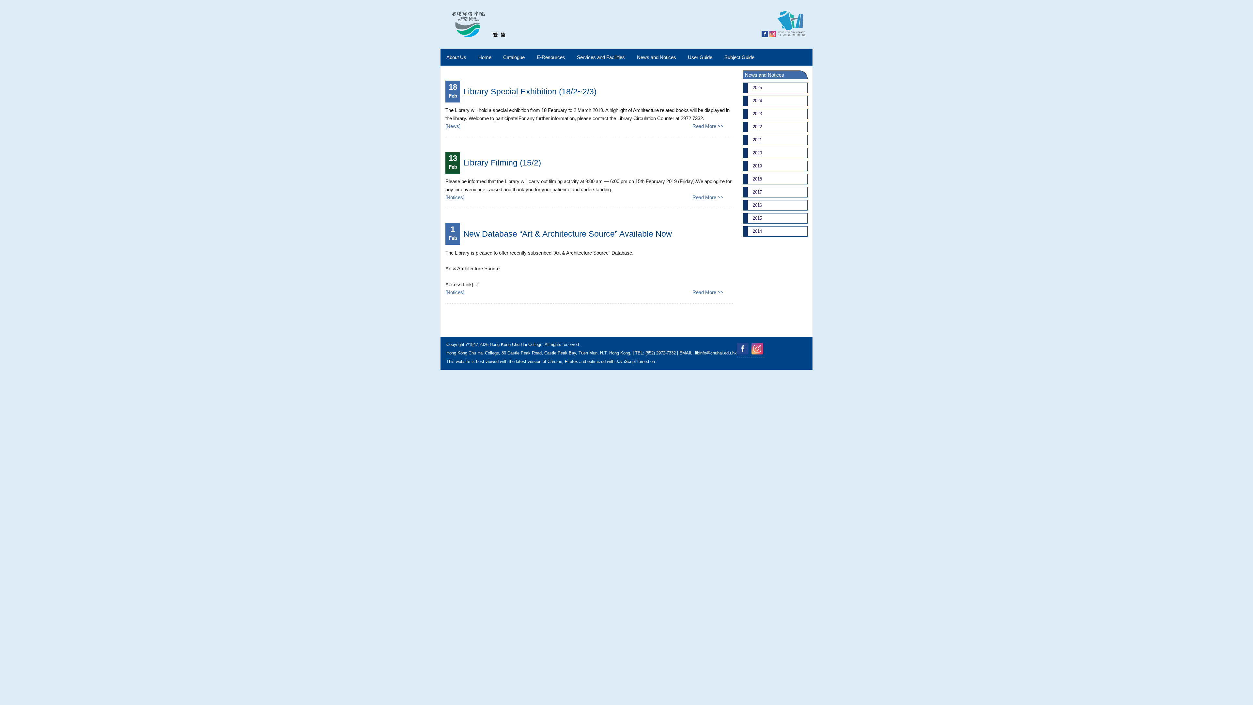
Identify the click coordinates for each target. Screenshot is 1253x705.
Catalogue (514, 57)
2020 (757, 152)
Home (484, 57)
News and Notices (656, 57)
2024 (757, 100)
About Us (456, 57)
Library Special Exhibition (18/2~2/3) (529, 91)
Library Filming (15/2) (502, 162)
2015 (757, 218)
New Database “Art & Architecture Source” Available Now (567, 233)
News (453, 126)
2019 (757, 166)
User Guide (700, 57)
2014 (757, 231)
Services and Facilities (601, 57)
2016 (757, 205)
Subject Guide (739, 57)
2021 (757, 139)
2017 (757, 192)
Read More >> (707, 126)
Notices (455, 197)
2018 (757, 179)
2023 (757, 113)
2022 (757, 126)
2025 (757, 87)
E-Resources (551, 57)
